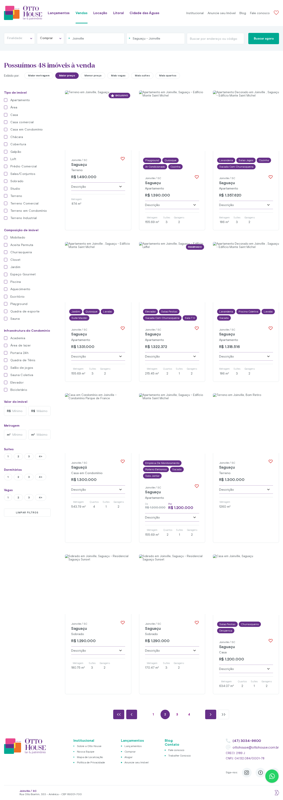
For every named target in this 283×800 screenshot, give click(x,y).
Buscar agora (263, 38)
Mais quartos (167, 75)
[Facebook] (260, 772)
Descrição (78, 186)
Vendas (82, 13)
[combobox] (95, 38)
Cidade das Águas (144, 13)
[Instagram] (247, 772)
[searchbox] (89, 38)
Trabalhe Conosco (179, 755)
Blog (242, 13)
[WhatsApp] (272, 776)
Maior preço (67, 75)
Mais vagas (118, 75)
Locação (100, 13)
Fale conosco (260, 13)
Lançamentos (59, 13)
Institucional (195, 13)
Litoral (118, 13)
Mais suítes (142, 75)
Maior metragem (39, 75)
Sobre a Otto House (89, 746)
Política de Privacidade (91, 762)
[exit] (276, 792)
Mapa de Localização (90, 757)
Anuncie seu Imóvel (222, 13)
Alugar (128, 757)
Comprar (130, 751)
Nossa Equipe (85, 751)
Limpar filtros (27, 512)
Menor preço (93, 75)
